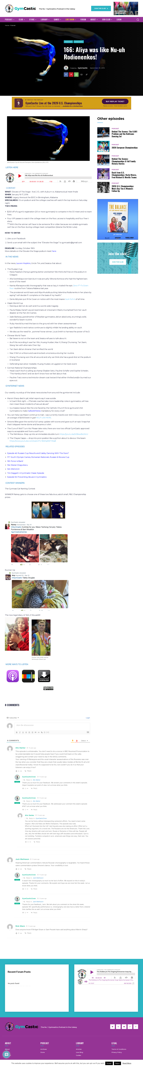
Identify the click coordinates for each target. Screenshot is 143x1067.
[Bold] (16, 732)
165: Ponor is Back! (15, 461)
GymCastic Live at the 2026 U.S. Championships (53, 103)
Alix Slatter (36, 780)
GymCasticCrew (29, 777)
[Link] (41, 732)
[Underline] (23, 732)
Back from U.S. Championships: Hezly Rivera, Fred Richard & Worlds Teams (124, 175)
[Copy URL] (86, 74)
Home (7, 25)
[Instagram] (118, 1026)
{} (44, 732)
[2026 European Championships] (103, 146)
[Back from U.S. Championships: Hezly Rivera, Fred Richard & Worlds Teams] (103, 173)
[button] (137, 19)
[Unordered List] (32, 732)
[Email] (81, 74)
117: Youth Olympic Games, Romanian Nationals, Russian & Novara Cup (38, 457)
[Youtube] (124, 1026)
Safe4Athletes (34, 411)
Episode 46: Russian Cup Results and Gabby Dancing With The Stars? (38, 453)
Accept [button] (109, 1063)
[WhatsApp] (76, 74)
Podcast (68, 42)
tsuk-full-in (70, 299)
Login (87, 718)
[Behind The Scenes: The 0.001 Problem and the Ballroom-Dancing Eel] (103, 132)
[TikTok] (130, 1026)
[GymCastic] (67, 68)
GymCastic (79, 42)
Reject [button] (117, 1063)
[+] (48, 732)
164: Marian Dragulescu (17, 465)
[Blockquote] (35, 732)
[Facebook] (66, 74)
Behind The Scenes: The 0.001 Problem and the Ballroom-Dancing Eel (124, 134)
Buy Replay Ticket (115, 101)
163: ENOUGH (13, 469)
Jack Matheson (38, 878)
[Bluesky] (112, 1026)
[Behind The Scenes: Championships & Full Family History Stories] (103, 160)
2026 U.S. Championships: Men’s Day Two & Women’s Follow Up (123, 188)
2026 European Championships (120, 12)
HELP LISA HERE (43, 418)
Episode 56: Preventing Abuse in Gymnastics (26, 477)
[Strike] (26, 732)
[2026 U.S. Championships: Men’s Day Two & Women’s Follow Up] (103, 187)
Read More (127, 1063)
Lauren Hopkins (23, 263)
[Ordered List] (29, 732)
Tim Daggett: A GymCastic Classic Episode (25, 473)
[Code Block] (38, 732)
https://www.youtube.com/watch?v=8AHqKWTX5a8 (33, 441)
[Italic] (19, 732)
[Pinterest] (71, 74)
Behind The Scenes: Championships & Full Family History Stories (124, 161)
